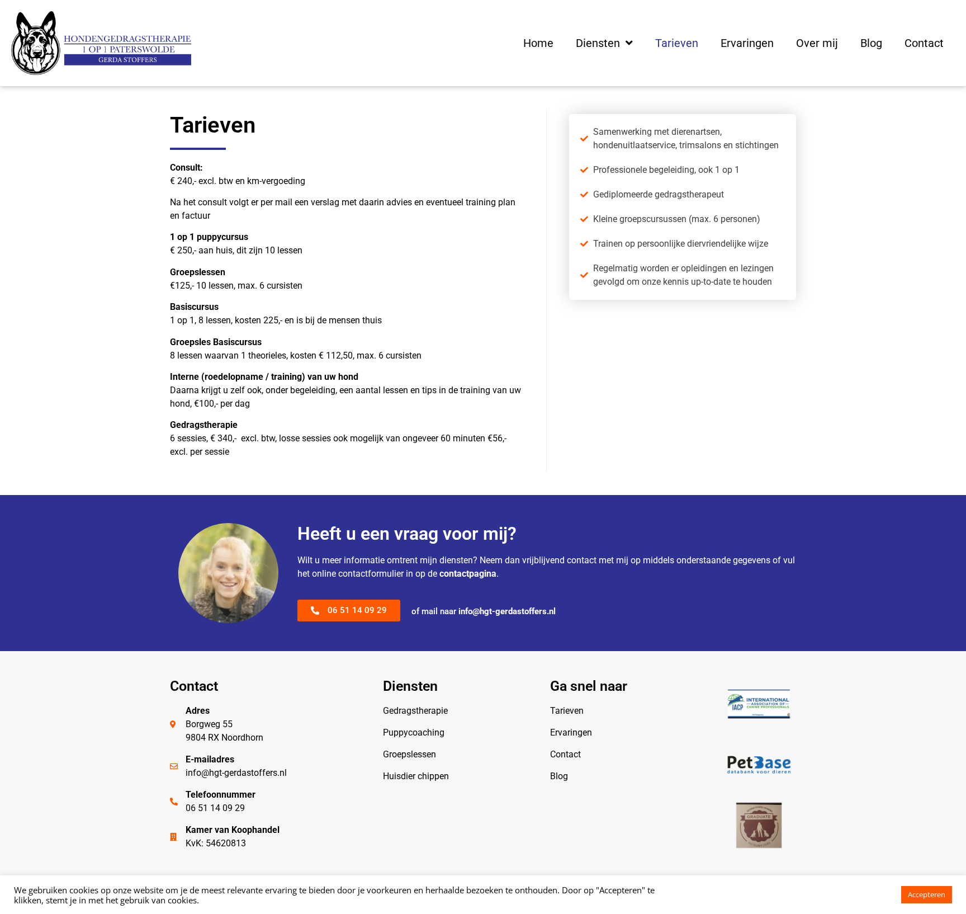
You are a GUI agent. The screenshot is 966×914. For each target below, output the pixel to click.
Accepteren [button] (926, 894)
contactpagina (467, 573)
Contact (924, 43)
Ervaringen (747, 43)
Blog (871, 43)
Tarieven (676, 43)
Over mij (817, 43)
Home (538, 43)
